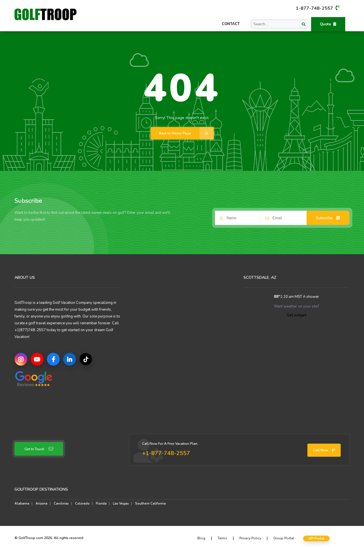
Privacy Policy (250, 538)
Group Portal (283, 538)
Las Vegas (121, 503)
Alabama (22, 503)
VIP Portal (316, 538)
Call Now (321, 450)
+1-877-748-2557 (166, 453)
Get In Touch (34, 449)
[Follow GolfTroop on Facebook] (53, 359)
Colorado (82, 503)
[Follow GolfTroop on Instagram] (21, 359)
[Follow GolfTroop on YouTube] (37, 359)
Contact (231, 23)
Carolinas (61, 503)
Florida (101, 503)
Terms (222, 538)
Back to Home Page (175, 133)
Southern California (150, 503)
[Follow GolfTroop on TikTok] (85, 359)
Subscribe (325, 218)
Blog (201, 538)
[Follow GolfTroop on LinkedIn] (69, 359)
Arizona (41, 503)
